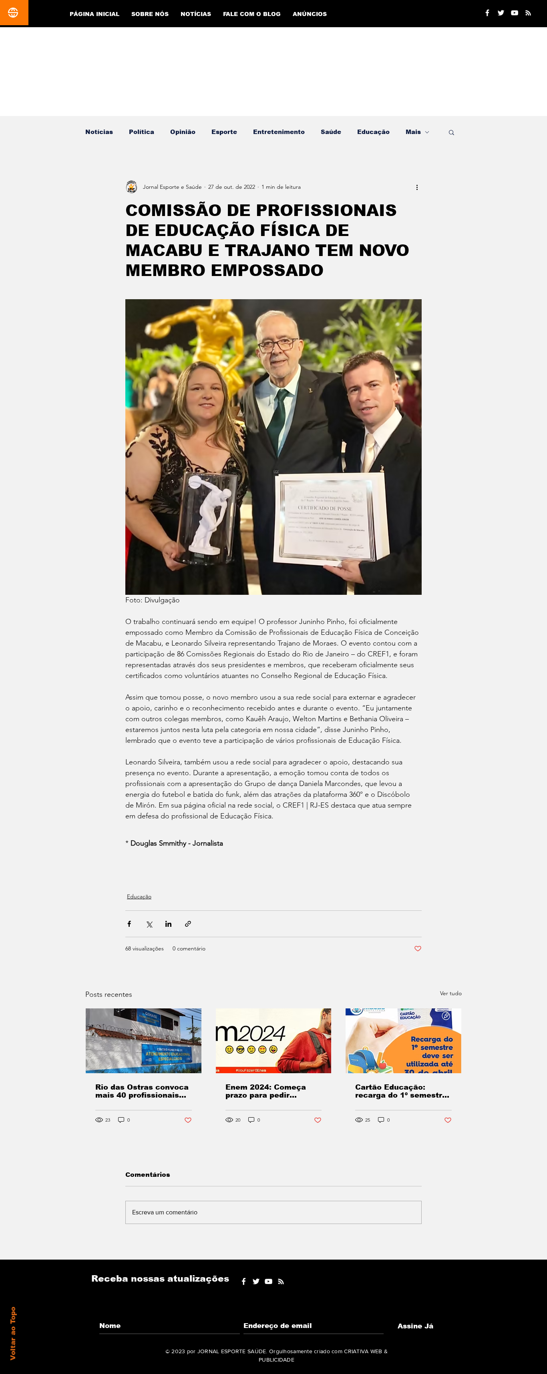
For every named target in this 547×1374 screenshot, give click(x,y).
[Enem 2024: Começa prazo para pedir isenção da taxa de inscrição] (274, 1040)
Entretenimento (279, 131)
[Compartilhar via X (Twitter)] (149, 924)
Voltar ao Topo (13, 1333)
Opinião (182, 131)
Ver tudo (451, 993)
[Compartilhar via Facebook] (129, 924)
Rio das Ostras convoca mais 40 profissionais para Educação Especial (142, 1091)
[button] (451, 132)
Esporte (224, 131)
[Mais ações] (417, 187)
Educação (373, 131)
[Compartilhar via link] (188, 924)
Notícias (99, 131)
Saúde (331, 131)
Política (141, 131)
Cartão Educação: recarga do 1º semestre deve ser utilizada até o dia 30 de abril (401, 1091)
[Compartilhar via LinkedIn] (168, 924)
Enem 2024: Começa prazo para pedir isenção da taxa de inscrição (265, 1091)
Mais (413, 131)
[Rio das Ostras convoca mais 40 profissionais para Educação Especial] (143, 1040)
